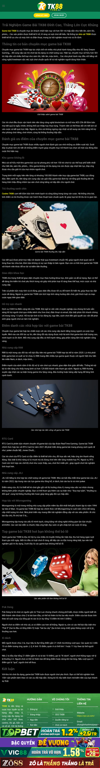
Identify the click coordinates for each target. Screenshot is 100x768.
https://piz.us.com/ (86, 716)
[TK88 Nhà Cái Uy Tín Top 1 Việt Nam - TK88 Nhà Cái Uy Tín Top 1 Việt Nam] (50, 5)
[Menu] (3, 6)
